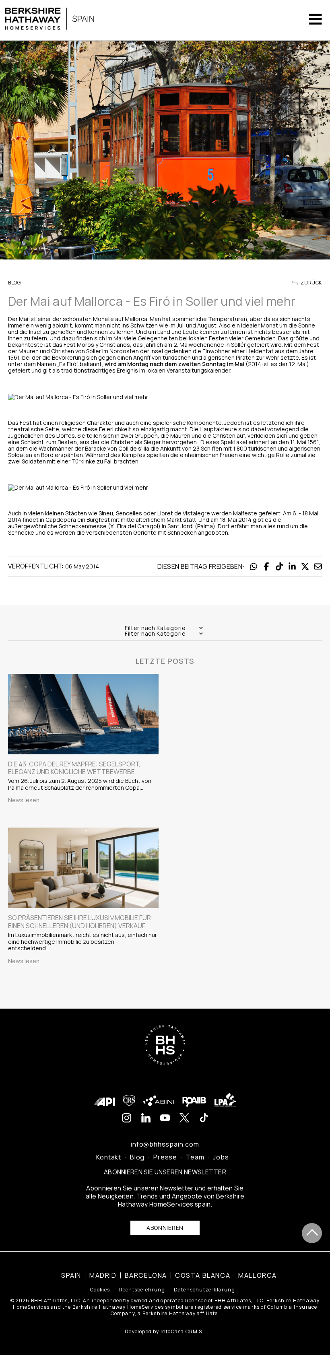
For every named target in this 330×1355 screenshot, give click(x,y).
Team (195, 1157)
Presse (165, 1157)
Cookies (100, 1290)
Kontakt (108, 1157)
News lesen (23, 800)
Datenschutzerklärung (204, 1290)
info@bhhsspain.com (165, 1144)
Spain (71, 1275)
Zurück (311, 283)
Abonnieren (165, 1227)
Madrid (103, 1275)
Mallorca (257, 1275)
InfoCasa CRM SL (183, 1331)
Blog (137, 1157)
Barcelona (146, 1275)
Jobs (221, 1157)
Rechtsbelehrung (142, 1290)
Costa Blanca (202, 1275)
